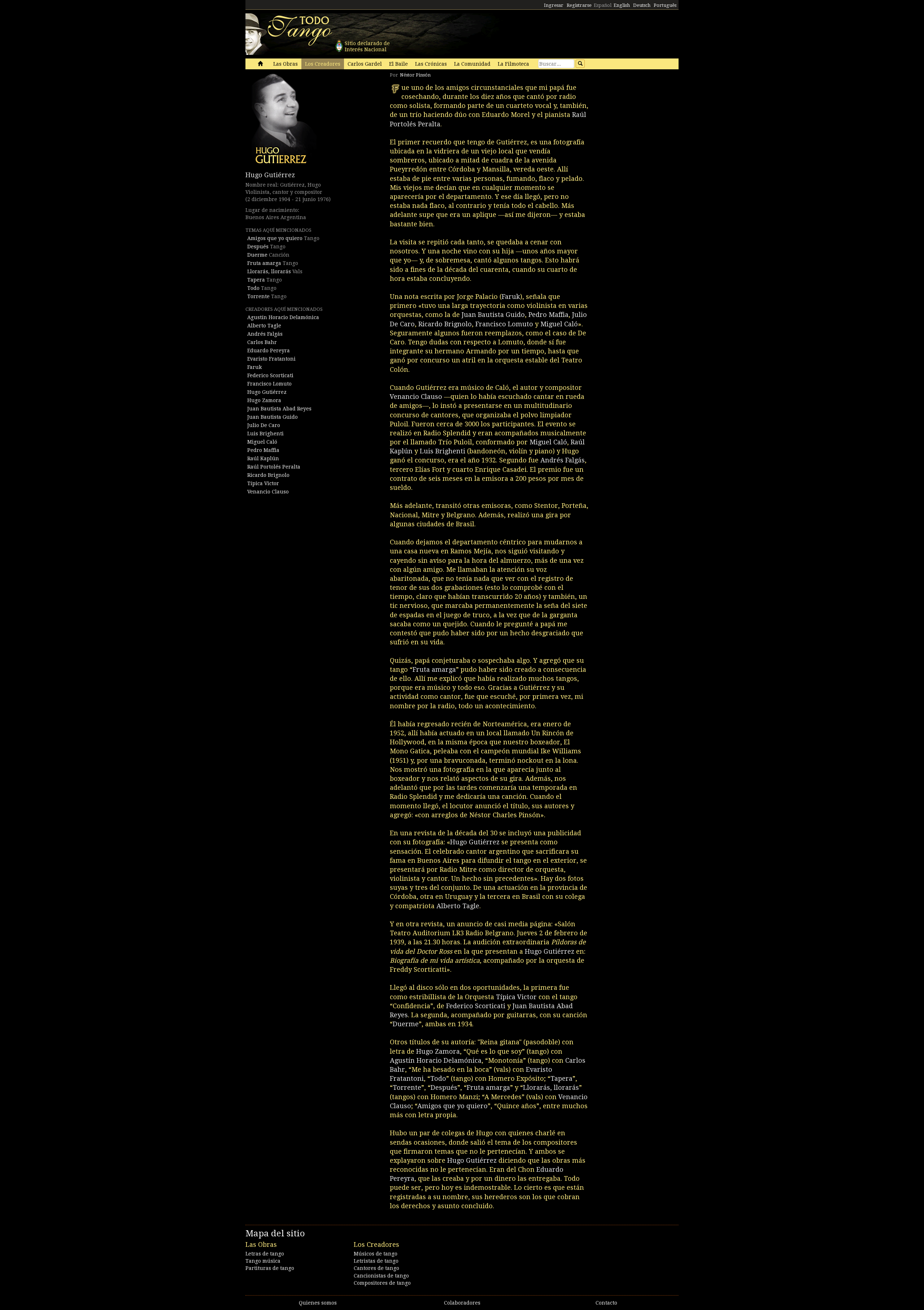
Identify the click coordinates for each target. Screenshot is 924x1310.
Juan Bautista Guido (272, 417)
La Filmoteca (513, 64)
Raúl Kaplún (263, 458)
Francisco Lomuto (269, 384)
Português (665, 5)
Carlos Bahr (262, 342)
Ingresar (553, 5)
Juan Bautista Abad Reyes (279, 409)
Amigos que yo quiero (274, 238)
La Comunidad (472, 64)
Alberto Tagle (264, 325)
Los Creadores (322, 64)
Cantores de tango (376, 1268)
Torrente (258, 296)
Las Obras (285, 64)
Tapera (256, 280)
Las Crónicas (431, 64)
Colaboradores (462, 1303)
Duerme (257, 255)
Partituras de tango (269, 1268)
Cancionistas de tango (381, 1276)
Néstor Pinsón (415, 75)
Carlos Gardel (365, 64)
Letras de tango (264, 1254)
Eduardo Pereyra (268, 350)
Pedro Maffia (263, 450)
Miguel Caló (262, 442)
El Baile (398, 64)
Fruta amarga (264, 263)
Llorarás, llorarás (269, 271)
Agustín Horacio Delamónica (283, 317)
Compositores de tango (382, 1283)
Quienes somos (318, 1303)
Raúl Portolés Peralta (273, 467)
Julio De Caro (263, 425)
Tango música (262, 1261)
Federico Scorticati (270, 375)
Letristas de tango (376, 1261)
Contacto (606, 1303)
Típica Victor (263, 483)
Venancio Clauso (268, 492)
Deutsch (641, 5)
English (622, 5)
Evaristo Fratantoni (271, 359)
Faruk (254, 367)
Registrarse (579, 5)
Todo (253, 288)
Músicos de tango (375, 1254)
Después (258, 246)
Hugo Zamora (264, 400)
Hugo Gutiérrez (270, 175)
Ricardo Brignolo (268, 475)
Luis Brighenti (265, 433)
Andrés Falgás (265, 334)
